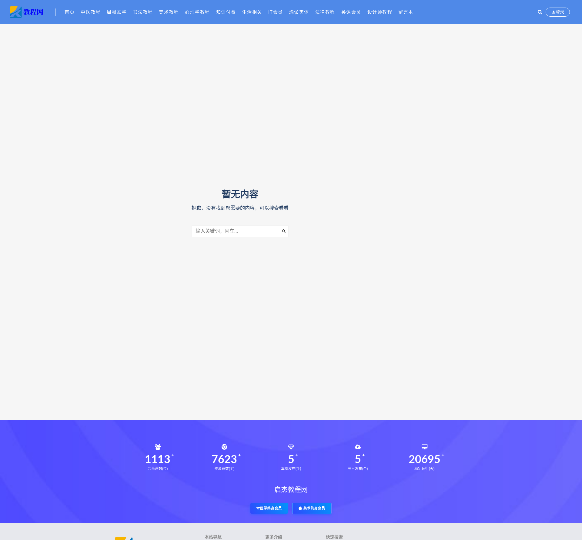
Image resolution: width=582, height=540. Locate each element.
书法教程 (143, 12)
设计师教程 (380, 12)
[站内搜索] (540, 12)
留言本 (405, 12)
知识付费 (226, 12)
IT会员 (275, 12)
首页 (70, 12)
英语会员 (351, 12)
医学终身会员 (271, 508)
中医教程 (91, 12)
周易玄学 (117, 12)
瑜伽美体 (299, 12)
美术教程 (169, 12)
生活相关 (252, 12)
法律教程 (325, 12)
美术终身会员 (313, 508)
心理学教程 (197, 12)
